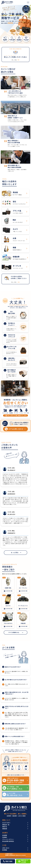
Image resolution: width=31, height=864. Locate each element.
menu (28, 2)
